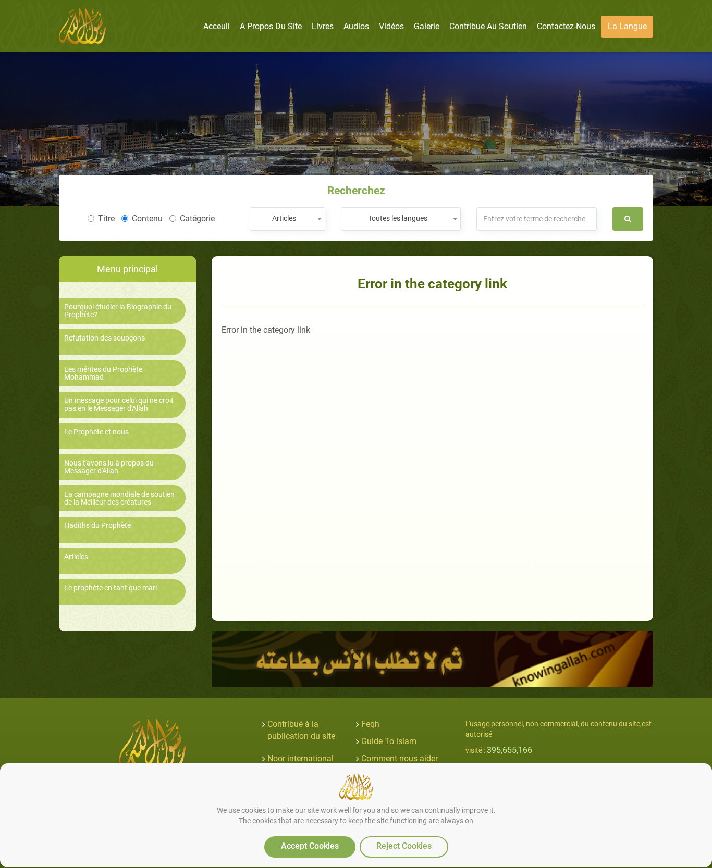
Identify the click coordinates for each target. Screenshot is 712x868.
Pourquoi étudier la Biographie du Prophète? (117, 311)
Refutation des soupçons (104, 338)
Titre (106, 218)
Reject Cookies (404, 846)
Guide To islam (388, 741)
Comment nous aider (399, 758)
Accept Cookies (310, 846)
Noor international (300, 758)
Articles (76, 557)
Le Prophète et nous (96, 432)
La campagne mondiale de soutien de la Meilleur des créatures (119, 498)
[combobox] (287, 219)
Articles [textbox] (284, 218)
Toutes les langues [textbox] (397, 218)
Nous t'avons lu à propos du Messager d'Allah (109, 467)
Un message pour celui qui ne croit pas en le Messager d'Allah (119, 404)
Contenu (147, 218)
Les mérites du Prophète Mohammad (103, 373)
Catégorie (197, 218)
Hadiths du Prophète (97, 526)
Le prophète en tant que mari (110, 588)
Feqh (370, 724)
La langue (627, 26)
